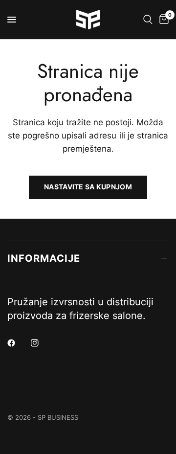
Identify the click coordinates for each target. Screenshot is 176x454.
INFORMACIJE (43, 258)
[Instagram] (41, 343)
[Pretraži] (148, 19)
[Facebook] (18, 343)
